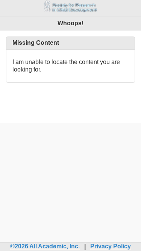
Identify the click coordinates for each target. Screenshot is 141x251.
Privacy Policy (110, 246)
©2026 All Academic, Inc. (45, 246)
